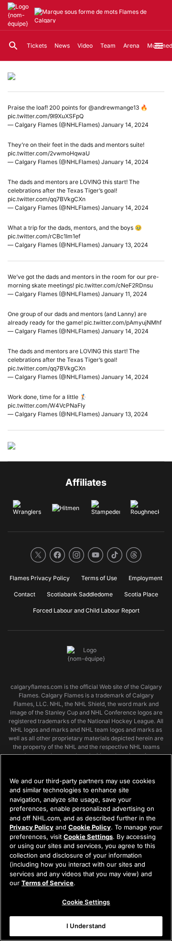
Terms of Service (48, 883)
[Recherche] (13, 45)
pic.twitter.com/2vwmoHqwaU (49, 153)
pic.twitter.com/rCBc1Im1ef (44, 236)
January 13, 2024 (124, 244)
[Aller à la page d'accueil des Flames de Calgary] (19, 15)
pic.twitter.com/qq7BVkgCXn (47, 199)
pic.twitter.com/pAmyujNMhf (122, 322)
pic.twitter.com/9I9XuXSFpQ (46, 116)
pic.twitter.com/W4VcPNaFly (47, 405)
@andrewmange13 (113, 107)
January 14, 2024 (125, 124)
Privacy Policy (32, 827)
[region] (86, 847)
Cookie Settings (88, 836)
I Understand (86, 926)
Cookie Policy (89, 827)
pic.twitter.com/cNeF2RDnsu (114, 285)
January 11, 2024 (124, 293)
